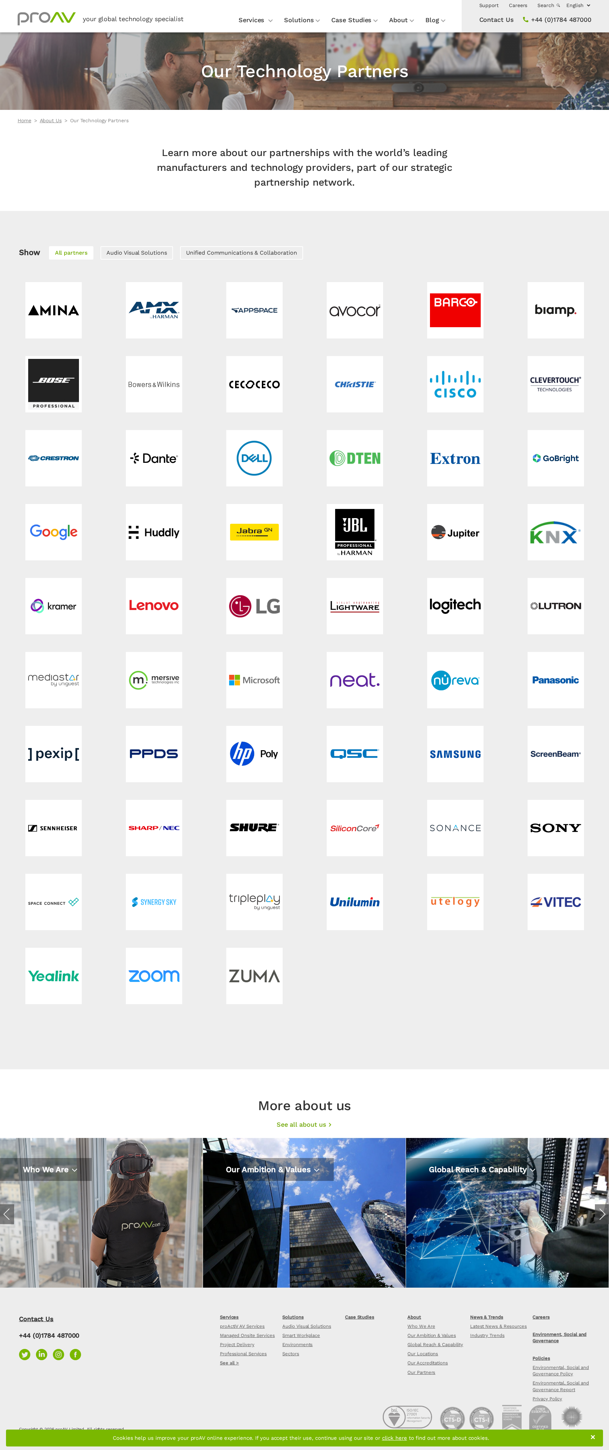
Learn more (40, 1209)
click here (394, 1438)
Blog (432, 20)
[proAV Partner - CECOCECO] (254, 384)
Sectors (290, 1353)
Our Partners (421, 1372)
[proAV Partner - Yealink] (53, 976)
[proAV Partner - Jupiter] (455, 532)
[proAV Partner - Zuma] (254, 976)
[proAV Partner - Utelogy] (455, 902)
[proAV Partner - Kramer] (53, 606)
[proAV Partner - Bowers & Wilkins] (153, 384)
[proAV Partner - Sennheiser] (53, 828)
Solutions (299, 20)
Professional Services (243, 1353)
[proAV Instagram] (61, 1353)
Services (252, 20)
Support (489, 5)
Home (24, 120)
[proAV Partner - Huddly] (153, 532)
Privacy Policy (547, 1398)
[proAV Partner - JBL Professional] (354, 532)
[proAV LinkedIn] (44, 1353)
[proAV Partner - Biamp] (555, 310)
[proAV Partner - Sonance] (455, 828)
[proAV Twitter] (27, 1353)
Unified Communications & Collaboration (241, 252)
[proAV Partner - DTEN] (354, 458)
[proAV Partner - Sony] (555, 828)
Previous (7, 1214)
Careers (518, 5)
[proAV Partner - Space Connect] (53, 902)
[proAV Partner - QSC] (354, 754)
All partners (71, 252)
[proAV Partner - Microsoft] (254, 680)
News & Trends (486, 1317)
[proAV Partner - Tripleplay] (254, 902)
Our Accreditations (427, 1362)
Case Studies (351, 20)
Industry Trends (487, 1335)
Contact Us (496, 19)
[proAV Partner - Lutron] (555, 606)
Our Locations (422, 1353)
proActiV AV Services (242, 1326)
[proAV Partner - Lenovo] (153, 606)
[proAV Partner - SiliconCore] (354, 828)
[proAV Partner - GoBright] (555, 458)
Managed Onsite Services (247, 1335)
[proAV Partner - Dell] (254, 458)
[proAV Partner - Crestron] (53, 458)
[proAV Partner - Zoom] (153, 976)
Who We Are (421, 1326)
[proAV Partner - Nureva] (455, 680)
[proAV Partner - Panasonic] (555, 680)
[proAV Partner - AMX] (153, 310)
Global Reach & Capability (435, 1344)
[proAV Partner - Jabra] (254, 532)
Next (602, 1214)
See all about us (302, 1124)
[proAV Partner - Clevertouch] (555, 384)
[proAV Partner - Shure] (254, 828)
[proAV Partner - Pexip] (53, 754)
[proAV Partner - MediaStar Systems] (53, 680)
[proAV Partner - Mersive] (153, 680)
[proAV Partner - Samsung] (455, 754)
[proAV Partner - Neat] (354, 680)
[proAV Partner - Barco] (455, 310)
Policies (541, 1358)
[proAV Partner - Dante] (153, 458)
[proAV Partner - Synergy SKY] (153, 902)
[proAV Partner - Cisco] (455, 384)
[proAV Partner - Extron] (455, 458)
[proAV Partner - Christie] (354, 384)
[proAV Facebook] (77, 1353)
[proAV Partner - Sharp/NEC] (153, 828)
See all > (229, 1362)
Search (546, 5)
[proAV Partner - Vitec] (555, 902)
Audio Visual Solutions (136, 252)
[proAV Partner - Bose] (53, 384)
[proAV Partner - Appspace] (254, 310)
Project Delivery (237, 1344)
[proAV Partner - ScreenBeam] (555, 754)
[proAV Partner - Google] (53, 532)
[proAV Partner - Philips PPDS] (153, 754)
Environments (297, 1344)
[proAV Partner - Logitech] (455, 606)
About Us (51, 120)
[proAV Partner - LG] (254, 606)
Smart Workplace (301, 1335)
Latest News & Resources (498, 1326)
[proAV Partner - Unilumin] (354, 902)
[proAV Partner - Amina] (53, 310)
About (398, 20)
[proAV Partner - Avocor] (354, 310)
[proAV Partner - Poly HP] (254, 754)
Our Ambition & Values (431, 1335)
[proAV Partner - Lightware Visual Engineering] (354, 606)
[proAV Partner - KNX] (555, 532)
